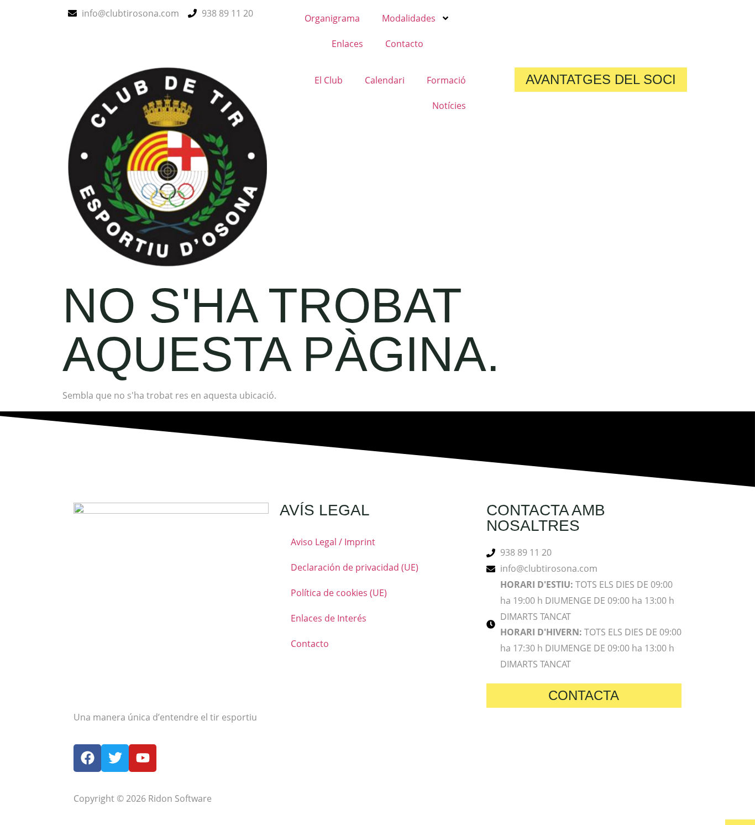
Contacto (404, 44)
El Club (328, 80)
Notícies (449, 106)
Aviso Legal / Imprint (333, 542)
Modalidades (409, 18)
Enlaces (347, 44)
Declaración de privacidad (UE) (354, 567)
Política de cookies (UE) (339, 593)
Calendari (385, 80)
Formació (446, 80)
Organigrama (332, 18)
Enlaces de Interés (328, 618)
